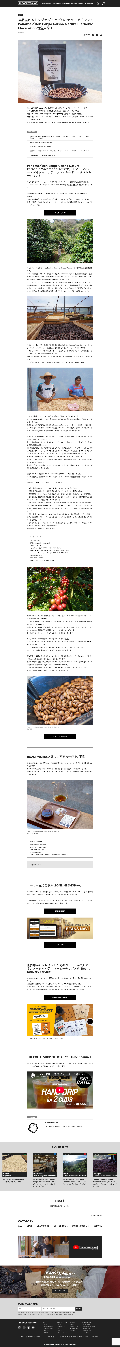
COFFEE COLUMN (80, 1226)
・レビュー (46, 1330)
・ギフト (59, 1328)
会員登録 (38, 1336)
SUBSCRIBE (56, 3)
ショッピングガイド (47, 1336)
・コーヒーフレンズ (48, 1328)
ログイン (23, 1336)
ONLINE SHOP (46, 3)
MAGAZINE (65, 3)
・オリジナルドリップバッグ (88, 1326)
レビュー (57, 1336)
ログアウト (30, 1336)
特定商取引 (73, 1336)
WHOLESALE (88, 3)
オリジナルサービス (86, 1322)
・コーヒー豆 (60, 1324)
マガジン (72, 1322)
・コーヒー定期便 (86, 1324)
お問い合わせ (95, 1336)
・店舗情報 (46, 1332)
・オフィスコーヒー (86, 1332)
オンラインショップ (62, 1322)
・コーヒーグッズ (61, 1326)
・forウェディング (86, 1328)
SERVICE (74, 3)
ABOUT (80, 3)
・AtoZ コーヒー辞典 (48, 1326)
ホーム (44, 1322)
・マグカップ (60, 1330)
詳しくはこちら (60, 1291)
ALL (20, 1226)
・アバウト (46, 1324)
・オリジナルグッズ (62, 1332)
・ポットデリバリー (86, 1330)
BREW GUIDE (43, 1226)
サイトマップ (65, 1336)
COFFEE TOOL (61, 1226)
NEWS (20, 15)
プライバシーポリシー (84, 1336)
